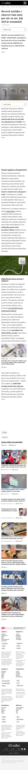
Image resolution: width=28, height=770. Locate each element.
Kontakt (18, 749)
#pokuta (18, 648)
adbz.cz (3, 7)
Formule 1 (3, 672)
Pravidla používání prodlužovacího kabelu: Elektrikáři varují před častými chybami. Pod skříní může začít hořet (12, 588)
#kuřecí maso (20, 685)
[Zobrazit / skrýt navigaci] (25, 3)
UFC (17, 711)
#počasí (4, 721)
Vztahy (2, 713)
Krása (2, 709)
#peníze (18, 645)
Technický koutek (5, 639)
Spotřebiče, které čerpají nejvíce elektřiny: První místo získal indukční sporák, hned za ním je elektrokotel (12, 614)
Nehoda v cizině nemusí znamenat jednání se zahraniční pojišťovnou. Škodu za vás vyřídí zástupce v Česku (6, 654)
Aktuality (3, 634)
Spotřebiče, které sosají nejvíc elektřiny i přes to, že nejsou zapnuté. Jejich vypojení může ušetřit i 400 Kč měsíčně (14, 362)
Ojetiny (2, 636)
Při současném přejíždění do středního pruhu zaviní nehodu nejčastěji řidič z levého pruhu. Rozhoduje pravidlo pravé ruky (6, 662)
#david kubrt (5, 643)
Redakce (6, 749)
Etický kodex (16, 753)
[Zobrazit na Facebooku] (22, 749)
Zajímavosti (3, 640)
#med (18, 680)
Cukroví (17, 671)
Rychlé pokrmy (19, 676)
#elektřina (4, 437)
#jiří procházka (20, 719)
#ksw (18, 717)
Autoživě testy (4, 635)
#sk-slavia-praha (5, 681)
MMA (2, 676)
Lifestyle (3, 710)
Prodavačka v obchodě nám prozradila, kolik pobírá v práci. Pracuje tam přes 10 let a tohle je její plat (14, 466)
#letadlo (4, 717)
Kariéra (12, 749)
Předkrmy (18, 674)
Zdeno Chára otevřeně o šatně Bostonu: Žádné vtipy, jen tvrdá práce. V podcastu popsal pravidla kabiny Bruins (7, 699)
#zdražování (19, 643)
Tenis (2, 678)
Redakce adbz (7, 29)
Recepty (18, 675)
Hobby (8, 7)
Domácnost (3, 707)
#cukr (18, 683)
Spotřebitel (18, 638)
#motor (3, 646)
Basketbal (3, 671)
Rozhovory (18, 636)
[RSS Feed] (24, 749)
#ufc (18, 721)
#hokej (3, 685)
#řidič (3, 648)
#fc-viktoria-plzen (6, 683)
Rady (2, 638)
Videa (17, 710)
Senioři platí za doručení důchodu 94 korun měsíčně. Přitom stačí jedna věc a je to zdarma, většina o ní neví (6, 735)
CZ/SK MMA (18, 709)
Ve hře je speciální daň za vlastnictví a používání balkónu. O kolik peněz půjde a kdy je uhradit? (20, 663)
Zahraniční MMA (19, 707)
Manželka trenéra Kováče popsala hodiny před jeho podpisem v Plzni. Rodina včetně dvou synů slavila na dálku (6, 692)
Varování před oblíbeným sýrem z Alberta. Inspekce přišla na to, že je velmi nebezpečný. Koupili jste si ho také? (13, 490)
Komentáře (18, 635)
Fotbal (2, 674)
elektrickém (10, 211)
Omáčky (18, 672)
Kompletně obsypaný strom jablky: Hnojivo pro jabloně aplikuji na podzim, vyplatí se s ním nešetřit (13, 500)
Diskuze (13, 445)
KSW (17, 713)
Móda (2, 711)
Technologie (18, 639)
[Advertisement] (14, 67)
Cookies (11, 753)
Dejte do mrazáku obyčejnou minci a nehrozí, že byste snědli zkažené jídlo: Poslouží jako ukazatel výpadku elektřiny (13, 562)
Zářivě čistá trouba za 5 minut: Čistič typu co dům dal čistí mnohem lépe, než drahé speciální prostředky (13, 537)
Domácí (17, 634)
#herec (3, 719)
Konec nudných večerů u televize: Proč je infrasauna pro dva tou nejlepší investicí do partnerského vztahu (7, 728)
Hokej (2, 675)
